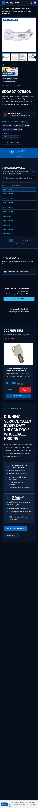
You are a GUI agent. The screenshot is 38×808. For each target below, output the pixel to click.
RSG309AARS (7, 225)
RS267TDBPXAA (8, 203)
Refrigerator (16, 9)
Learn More (11, 536)
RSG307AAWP (7, 234)
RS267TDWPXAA (8, 211)
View (25, 390)
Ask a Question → (19, 298)
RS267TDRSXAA (8, 207)
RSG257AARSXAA (8, 229)
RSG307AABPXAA (8, 220)
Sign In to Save (14, 142)
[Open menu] (3, 3)
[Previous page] (6, 240)
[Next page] (31, 240)
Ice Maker (26, 9)
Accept (4, 804)
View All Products (13, 338)
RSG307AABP (7, 216)
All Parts (5, 9)
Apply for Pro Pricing (14, 528)
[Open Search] (31, 2)
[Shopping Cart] (35, 2)
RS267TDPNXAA (8, 198)
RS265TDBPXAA (8, 194)
